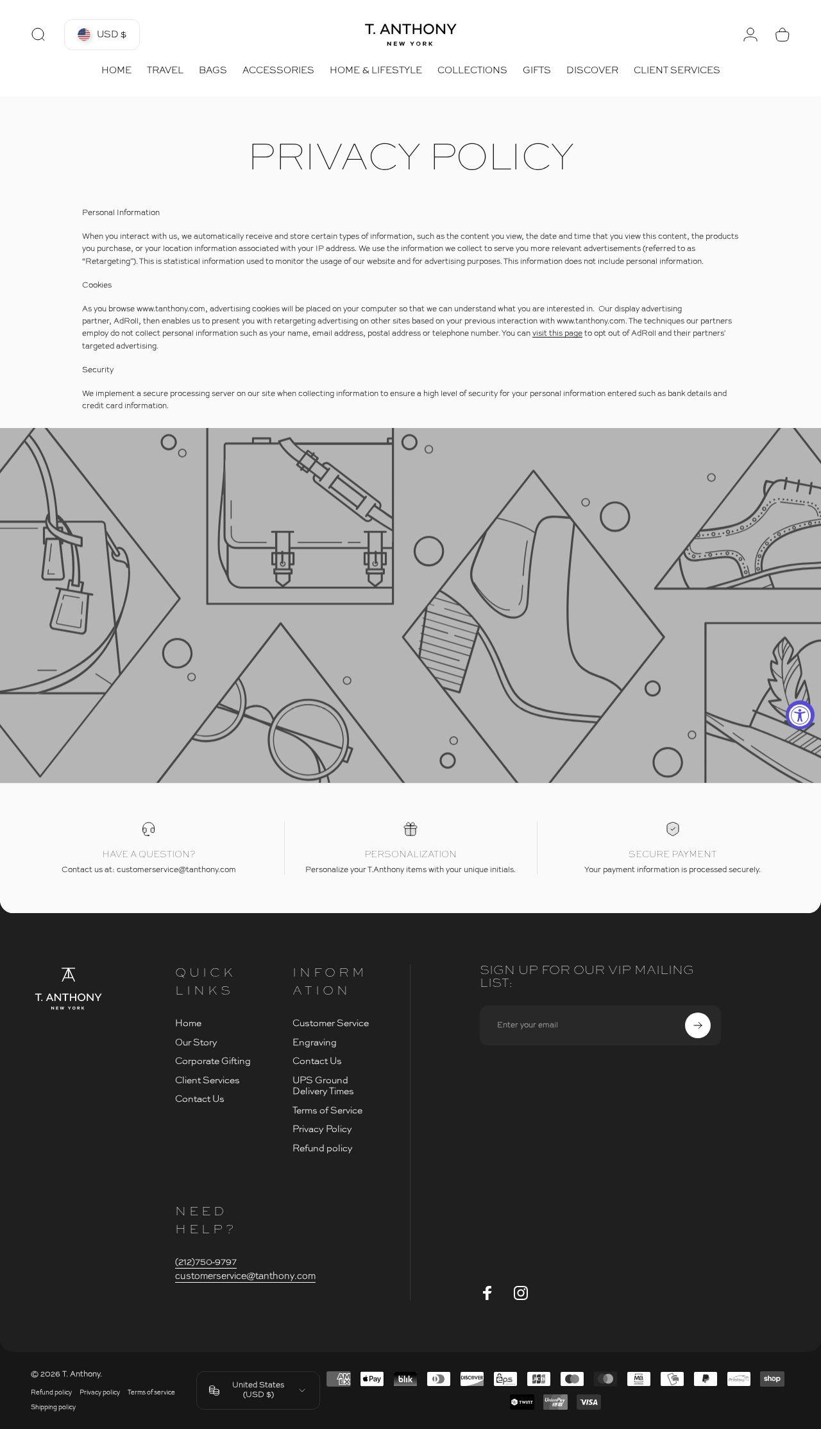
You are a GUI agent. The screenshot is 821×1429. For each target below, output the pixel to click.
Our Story (196, 1042)
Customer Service (330, 1023)
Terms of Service (327, 1110)
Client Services (207, 1080)
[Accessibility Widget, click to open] (800, 714)
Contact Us (199, 1099)
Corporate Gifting (213, 1061)
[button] (102, 34)
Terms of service (151, 1393)
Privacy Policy (322, 1129)
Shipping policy (53, 1407)
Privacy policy (100, 1393)
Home (188, 1023)
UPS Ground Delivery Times (323, 1086)
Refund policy (322, 1148)
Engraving (314, 1042)
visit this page (557, 334)
